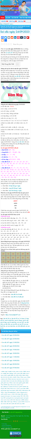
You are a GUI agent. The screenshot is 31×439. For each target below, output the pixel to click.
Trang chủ (3, 26)
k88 (9, 403)
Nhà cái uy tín (12, 388)
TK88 (22, 394)
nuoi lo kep (3, 322)
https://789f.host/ (14, 401)
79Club (18, 377)
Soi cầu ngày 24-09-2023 (15, 31)
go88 (2, 382)
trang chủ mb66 (3, 390)
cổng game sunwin (23, 392)
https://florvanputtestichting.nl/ (10, 392)
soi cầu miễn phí (20, 326)
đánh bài (3, 379)
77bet (2, 384)
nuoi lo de (25, 320)
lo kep (27, 318)
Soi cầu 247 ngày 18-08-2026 (10, 353)
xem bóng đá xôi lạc (10, 398)
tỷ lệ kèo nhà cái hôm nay (13, 386)
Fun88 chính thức (25, 390)
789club (28, 377)
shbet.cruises (18, 399)
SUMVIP (14, 377)
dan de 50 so (15, 318)
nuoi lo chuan (18, 320)
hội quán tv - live (9, 396)
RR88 (12, 375)
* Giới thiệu (4, 424)
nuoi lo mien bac (11, 322)
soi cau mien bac (10, 326)
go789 (20, 386)
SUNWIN (5, 384)
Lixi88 (11, 399)
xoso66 (18, 373)
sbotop (18, 392)
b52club (26, 381)
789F (21, 396)
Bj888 (24, 373)
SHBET (27, 388)
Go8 (14, 399)
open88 (9, 375)
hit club (26, 401)
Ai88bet (3, 371)
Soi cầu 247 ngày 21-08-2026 (10, 342)
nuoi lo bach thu (9, 320)
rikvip (8, 382)
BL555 (17, 390)
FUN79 (8, 401)
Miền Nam (21, 21)
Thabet (8, 388)
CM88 (23, 375)
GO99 (5, 375)
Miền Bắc (3, 21)
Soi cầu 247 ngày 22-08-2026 (10, 339)
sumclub (18, 384)
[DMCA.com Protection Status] (15, 436)
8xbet (19, 394)
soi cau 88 (14, 324)
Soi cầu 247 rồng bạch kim (15, 412)
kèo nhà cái (14, 379)
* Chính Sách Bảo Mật (6, 427)
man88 (12, 403)
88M (21, 373)
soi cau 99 (20, 324)
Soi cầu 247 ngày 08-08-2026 (10, 364)
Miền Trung (12, 21)
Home (2, 18)
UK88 (27, 382)
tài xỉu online (12, 381)
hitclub (4, 381)
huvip (20, 403)
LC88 (11, 377)
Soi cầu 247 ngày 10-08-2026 (10, 360)
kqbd (24, 381)
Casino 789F (3, 398)
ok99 (15, 373)
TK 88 (13, 394)
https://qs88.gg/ (10, 373)
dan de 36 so (7, 318)
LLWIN (17, 375)
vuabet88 (4, 373)
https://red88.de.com (4, 386)
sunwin (25, 377)
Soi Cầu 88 (15, 18)
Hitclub (17, 371)
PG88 (23, 403)
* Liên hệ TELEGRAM (6, 425)
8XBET (2, 401)
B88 (5, 388)
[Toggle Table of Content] (16, 64)
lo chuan (22, 318)
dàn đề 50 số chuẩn (16, 294)
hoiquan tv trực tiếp (16, 396)
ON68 (27, 375)
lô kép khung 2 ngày (14, 186)
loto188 (25, 394)
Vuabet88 (9, 371)
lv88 (1, 377)
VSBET (5, 401)
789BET (24, 371)
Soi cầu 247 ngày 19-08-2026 (10, 349)
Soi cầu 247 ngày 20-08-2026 (10, 346)
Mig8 (6, 371)
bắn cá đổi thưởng (18, 381)
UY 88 (16, 394)
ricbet (14, 382)
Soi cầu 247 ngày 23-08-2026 (10, 335)
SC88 (24, 388)
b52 (6, 379)
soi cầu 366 (20, 142)
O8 (14, 375)
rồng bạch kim (25, 303)
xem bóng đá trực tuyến (19, 398)
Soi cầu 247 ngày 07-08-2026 (10, 368)
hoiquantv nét (3, 396)
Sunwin (27, 373)
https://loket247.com (6, 24)
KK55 (20, 390)
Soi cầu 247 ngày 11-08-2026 (10, 357)
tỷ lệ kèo (26, 399)
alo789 (2, 394)
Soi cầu (8, 18)
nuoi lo (2, 320)
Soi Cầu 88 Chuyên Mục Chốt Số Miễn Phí (15, 26)
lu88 (7, 403)
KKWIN (23, 401)
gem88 (20, 382)
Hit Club (13, 371)
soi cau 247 (20, 322)
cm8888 (22, 399)
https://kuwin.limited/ (11, 390)
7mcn (21, 384)
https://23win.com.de (12, 384)
